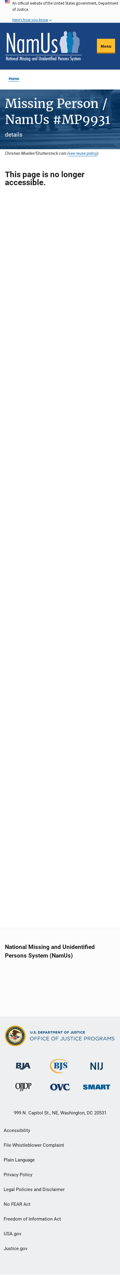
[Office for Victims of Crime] (60, 1087)
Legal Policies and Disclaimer (34, 1189)
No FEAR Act (17, 1204)
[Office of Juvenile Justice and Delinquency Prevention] (23, 1088)
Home (14, 78)
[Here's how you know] (60, 11)
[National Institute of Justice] (96, 1063)
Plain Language (19, 1160)
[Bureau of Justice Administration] (23, 1063)
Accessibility (17, 1130)
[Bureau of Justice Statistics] (60, 1071)
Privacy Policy (18, 1174)
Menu (106, 46)
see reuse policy (83, 153)
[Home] (43, 46)
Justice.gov (15, 1248)
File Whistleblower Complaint (34, 1145)
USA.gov (12, 1234)
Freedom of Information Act (32, 1219)
